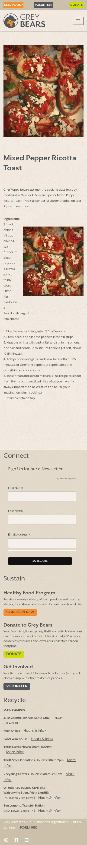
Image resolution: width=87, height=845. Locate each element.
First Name (15, 488)
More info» (15, 752)
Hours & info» (34, 731)
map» (57, 718)
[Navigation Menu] (78, 21)
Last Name (15, 511)
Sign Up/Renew (20, 612)
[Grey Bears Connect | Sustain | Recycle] (24, 20)
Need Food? (13, 5)
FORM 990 (28, 828)
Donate (76, 5)
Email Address (19, 535)
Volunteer (43, 5)
